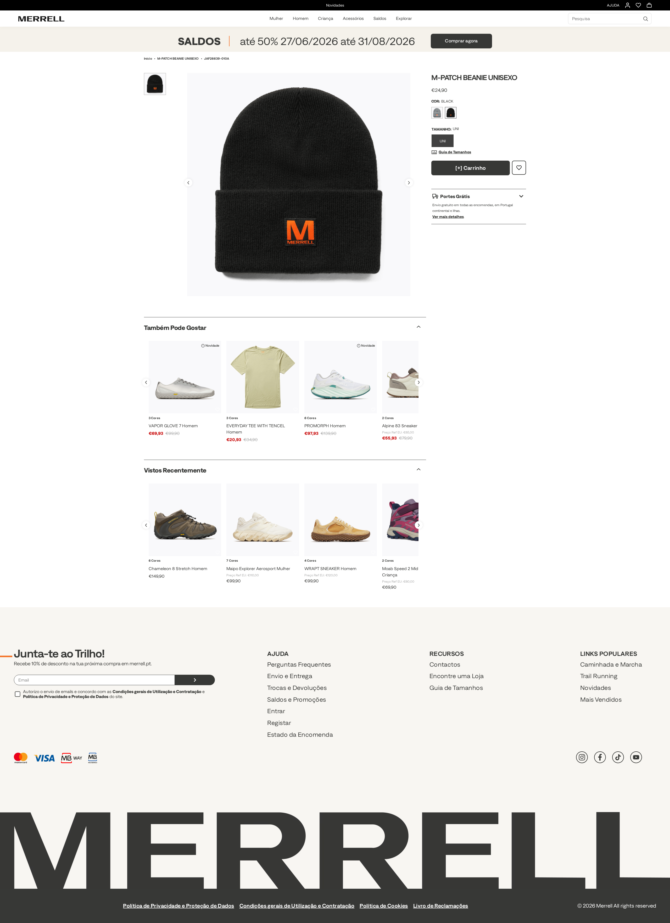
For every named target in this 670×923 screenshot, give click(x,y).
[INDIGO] (250, 566)
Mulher (276, 18)
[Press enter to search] (645, 18)
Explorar (404, 18)
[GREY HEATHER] (437, 113)
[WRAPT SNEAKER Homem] (340, 519)
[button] (409, 183)
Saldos (379, 18)
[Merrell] (41, 18)
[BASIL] (249, 424)
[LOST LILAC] (287, 566)
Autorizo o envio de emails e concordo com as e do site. (114, 694)
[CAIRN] (359, 424)
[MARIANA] (262, 424)
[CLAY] (203, 566)
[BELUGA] (191, 566)
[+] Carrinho (470, 168)
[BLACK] (184, 424)
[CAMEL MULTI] (411, 424)
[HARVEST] (321, 566)
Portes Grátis (455, 196)
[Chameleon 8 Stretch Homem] (185, 519)
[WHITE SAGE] (198, 424)
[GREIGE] (262, 566)
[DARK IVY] (334, 566)
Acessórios (353, 18)
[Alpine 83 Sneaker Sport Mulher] (418, 377)
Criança (325, 18)
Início (148, 58)
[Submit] (195, 680)
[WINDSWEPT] (275, 566)
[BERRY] (411, 566)
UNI (443, 141)
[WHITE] (171, 424)
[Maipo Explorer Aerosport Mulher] (262, 519)
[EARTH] (178, 566)
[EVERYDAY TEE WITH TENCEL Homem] (262, 377)
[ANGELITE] (346, 424)
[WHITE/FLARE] (334, 424)
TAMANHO (441, 129)
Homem (301, 18)
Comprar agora (461, 40)
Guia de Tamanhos (455, 152)
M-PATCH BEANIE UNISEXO (178, 58)
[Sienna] (276, 424)
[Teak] (360, 566)
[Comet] (346, 566)
